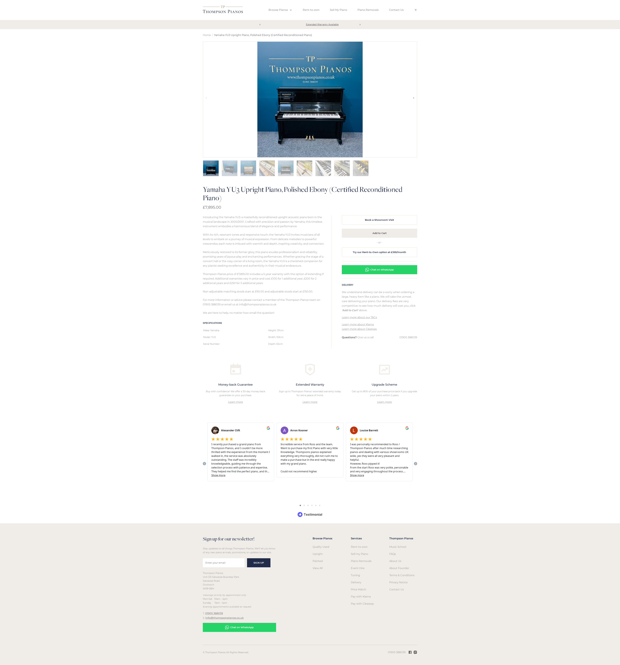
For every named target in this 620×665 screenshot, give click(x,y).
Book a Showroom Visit (379, 219)
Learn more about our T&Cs (359, 317)
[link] (223, 12)
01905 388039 (408, 337)
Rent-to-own (311, 9)
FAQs (392, 554)
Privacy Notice (398, 582)
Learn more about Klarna (358, 324)
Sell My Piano (338, 9)
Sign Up (258, 562)
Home (207, 35)
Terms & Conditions (401, 575)
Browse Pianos (278, 9)
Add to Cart (379, 233)
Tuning (355, 575)
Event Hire (358, 568)
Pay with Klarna (361, 596)
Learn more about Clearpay (359, 329)
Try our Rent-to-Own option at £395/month (379, 252)
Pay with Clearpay (362, 603)
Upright (318, 554)
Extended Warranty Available (310, 24)
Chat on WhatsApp (382, 269)
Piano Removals (368, 9)
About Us (395, 561)
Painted (318, 561)
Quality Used (321, 546)
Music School (397, 546)
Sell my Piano (359, 554)
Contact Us (396, 9)
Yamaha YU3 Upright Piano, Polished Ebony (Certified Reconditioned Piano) (263, 35)
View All (318, 568)
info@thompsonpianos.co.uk (224, 617)
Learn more (235, 402)
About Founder (399, 568)
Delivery (356, 582)
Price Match (358, 589)
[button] (260, 24)
